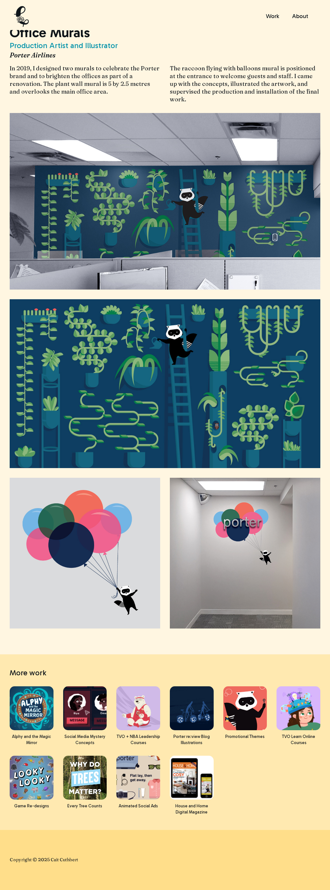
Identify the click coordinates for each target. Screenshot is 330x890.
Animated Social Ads (138, 805)
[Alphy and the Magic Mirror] (31, 708)
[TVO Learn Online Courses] (298, 708)
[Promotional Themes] (245, 708)
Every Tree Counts (84, 805)
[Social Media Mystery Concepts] (85, 708)
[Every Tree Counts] (85, 778)
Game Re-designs (31, 805)
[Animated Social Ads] (138, 778)
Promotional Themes (245, 736)
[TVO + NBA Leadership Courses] (138, 708)
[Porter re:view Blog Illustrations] (192, 708)
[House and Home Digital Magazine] (192, 778)
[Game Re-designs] (31, 778)
